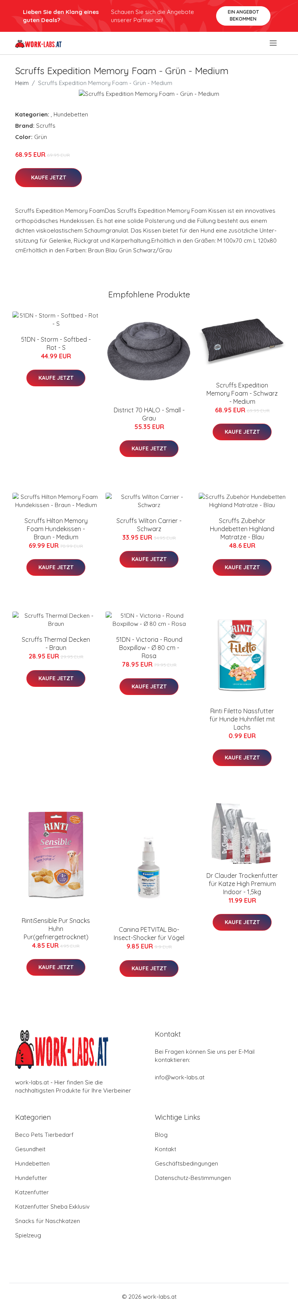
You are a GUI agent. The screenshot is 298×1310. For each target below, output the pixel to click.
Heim (22, 83)
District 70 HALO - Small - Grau (149, 414)
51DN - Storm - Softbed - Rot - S (56, 343)
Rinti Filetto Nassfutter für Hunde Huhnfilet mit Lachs (242, 719)
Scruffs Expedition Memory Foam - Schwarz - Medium (242, 393)
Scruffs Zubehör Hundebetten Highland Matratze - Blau (242, 529)
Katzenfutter (32, 1192)
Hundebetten (71, 114)
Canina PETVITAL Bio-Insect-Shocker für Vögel (149, 934)
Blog (161, 1134)
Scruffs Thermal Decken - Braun (56, 644)
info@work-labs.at (179, 1077)
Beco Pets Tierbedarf (44, 1134)
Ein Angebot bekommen (243, 15)
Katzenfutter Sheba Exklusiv (52, 1206)
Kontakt (165, 1149)
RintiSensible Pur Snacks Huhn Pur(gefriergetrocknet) (56, 929)
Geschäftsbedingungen (186, 1163)
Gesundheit (30, 1149)
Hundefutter (31, 1177)
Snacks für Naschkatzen (47, 1221)
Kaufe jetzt (48, 177)
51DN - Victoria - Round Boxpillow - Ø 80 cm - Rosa (149, 648)
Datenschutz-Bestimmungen (193, 1177)
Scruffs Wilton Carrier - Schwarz (149, 525)
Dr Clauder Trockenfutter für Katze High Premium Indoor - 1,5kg (242, 884)
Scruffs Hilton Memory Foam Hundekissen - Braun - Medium (56, 529)
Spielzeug (28, 1235)
